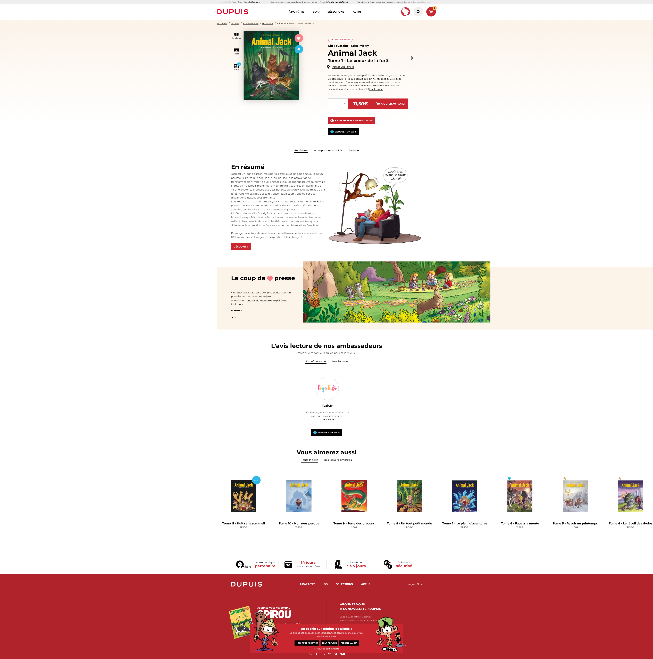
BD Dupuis (222, 23)
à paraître (296, 11)
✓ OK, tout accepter (307, 643)
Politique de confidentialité (326, 649)
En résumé (301, 150)
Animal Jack (267, 23)
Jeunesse (235, 23)
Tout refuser (329, 643)
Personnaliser (349, 643)
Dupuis (233, 11)
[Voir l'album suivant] (412, 58)
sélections (336, 11)
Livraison (353, 150)
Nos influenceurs (315, 361)
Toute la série (309, 460)
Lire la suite (376, 89)
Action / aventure (250, 23)
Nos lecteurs (340, 361)
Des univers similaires (338, 460)
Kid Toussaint (338, 45)
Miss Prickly (360, 45)
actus (357, 11)
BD (315, 11)
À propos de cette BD (328, 150)
